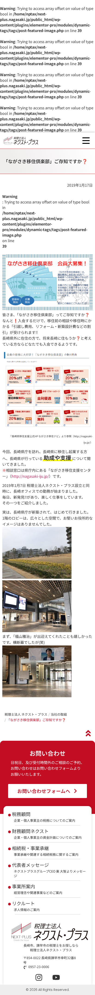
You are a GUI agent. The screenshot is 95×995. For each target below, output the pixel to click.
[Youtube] (56, 977)
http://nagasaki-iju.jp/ (30, 476)
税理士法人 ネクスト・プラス (26, 714)
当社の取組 (59, 714)
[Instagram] (39, 977)
